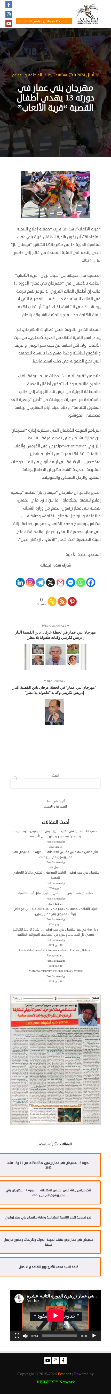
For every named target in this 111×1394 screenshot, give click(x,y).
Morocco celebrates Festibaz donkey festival (56, 971)
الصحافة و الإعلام (27, 75)
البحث (14, 778)
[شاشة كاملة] (17, 1335)
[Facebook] (8, 4)
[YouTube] (8, 23)
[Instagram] (8, 14)
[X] (50, 578)
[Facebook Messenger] (70, 578)
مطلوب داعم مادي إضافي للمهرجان (43, 21)
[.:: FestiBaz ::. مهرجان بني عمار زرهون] (88, 14)
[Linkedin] (20, 578)
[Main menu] (45, 7)
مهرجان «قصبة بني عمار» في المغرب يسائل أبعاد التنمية (55, 893)
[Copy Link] (52, 597)
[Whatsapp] (80, 578)
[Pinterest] (72, 597)
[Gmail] (60, 578)
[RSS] (62, 597)
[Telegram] (40, 578)
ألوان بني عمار (55, 801)
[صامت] (25, 1335)
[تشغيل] (94, 1335)
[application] (55, 1315)
